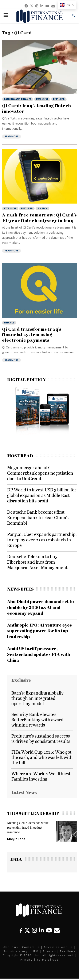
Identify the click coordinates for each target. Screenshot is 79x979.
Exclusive (42, 99)
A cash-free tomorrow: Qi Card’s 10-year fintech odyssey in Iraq (39, 217)
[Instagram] (34, 930)
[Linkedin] (41, 930)
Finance (9, 322)
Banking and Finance (17, 99)
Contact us (31, 947)
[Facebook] (20, 930)
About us (10, 947)
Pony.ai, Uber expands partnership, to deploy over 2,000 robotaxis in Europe (41, 539)
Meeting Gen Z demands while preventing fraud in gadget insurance (27, 827)
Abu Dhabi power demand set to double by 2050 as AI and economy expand (40, 607)
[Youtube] (49, 930)
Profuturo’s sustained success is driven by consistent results (40, 738)
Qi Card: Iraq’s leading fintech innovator (36, 108)
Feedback (68, 951)
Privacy (26, 959)
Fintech (42, 208)
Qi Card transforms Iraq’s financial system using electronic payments (32, 334)
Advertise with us (58, 947)
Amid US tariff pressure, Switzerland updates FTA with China (38, 654)
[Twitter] (27, 930)
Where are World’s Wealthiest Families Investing (41, 776)
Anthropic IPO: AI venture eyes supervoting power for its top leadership (39, 630)
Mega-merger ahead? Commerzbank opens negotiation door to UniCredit (40, 472)
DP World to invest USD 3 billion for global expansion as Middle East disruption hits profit (41, 495)
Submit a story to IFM (21, 951)
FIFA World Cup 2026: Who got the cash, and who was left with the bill (42, 757)
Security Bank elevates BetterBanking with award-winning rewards (38, 719)
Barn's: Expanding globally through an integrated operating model (37, 698)
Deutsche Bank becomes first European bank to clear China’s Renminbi (37, 517)
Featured (59, 99)
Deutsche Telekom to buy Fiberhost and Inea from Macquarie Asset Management (37, 561)
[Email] (57, 930)
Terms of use (48, 959)
